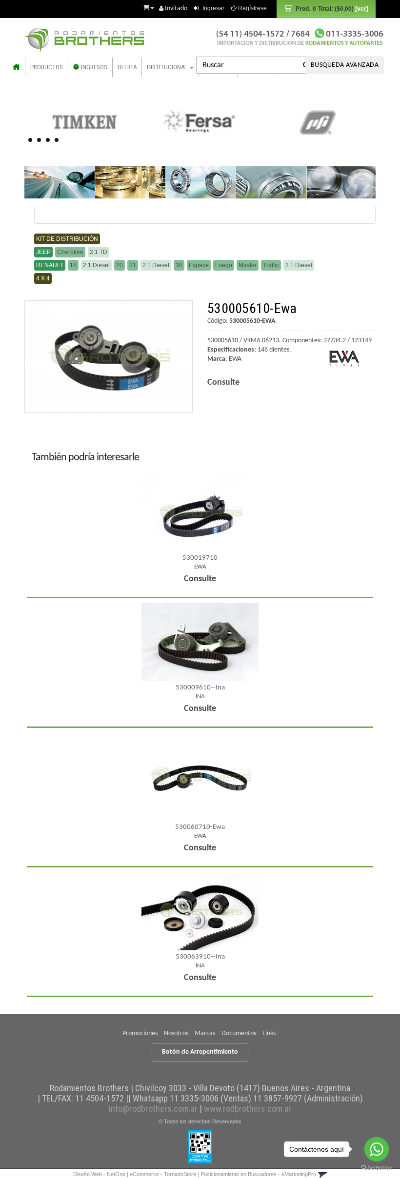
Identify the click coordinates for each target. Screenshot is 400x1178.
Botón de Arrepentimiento (200, 1052)
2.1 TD (98, 252)
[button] (148, 6)
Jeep (43, 252)
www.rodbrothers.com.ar (247, 1108)
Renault (49, 265)
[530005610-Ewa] (108, 356)
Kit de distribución (67, 239)
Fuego (223, 265)
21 (132, 265)
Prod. (324, 8)
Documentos (238, 1033)
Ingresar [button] (213, 8)
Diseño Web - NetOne (99, 1174)
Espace (199, 265)
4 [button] (59, 143)
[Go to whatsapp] (376, 1149)
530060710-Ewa (200, 827)
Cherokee (70, 252)
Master (248, 265)
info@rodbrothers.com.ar (153, 1108)
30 (179, 265)
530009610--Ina (200, 687)
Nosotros (176, 1033)
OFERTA (127, 67)
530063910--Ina (200, 957)
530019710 (200, 558)
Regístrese (252, 8)
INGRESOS (93, 67)
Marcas (205, 1033)
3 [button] (51, 143)
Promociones (140, 1033)
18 (73, 265)
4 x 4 (43, 278)
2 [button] (42, 143)
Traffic (271, 265)
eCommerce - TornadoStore (163, 1174)
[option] (84, 121)
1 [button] (33, 143)
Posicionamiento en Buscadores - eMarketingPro (258, 1174)
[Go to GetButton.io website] (376, 1168)
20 (119, 265)
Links (269, 1033)
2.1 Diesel (96, 265)
